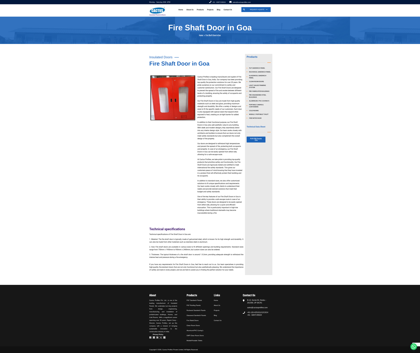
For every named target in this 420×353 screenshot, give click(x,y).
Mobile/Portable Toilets (194, 340)
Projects (210, 10)
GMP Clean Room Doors (195, 335)
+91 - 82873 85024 (219, 2)
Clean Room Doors (193, 325)
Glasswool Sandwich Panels (196, 315)
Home (180, 10)
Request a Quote (257, 9)
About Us (189, 10)
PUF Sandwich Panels (194, 300)
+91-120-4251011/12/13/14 (257, 312)
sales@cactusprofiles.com (242, 2)
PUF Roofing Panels (194, 305)
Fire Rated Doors (193, 320)
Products (200, 10)
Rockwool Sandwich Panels (196, 310)
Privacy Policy (158, 334)
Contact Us (228, 10)
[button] (413, 346)
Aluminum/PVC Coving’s (195, 330)
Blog (218, 10)
